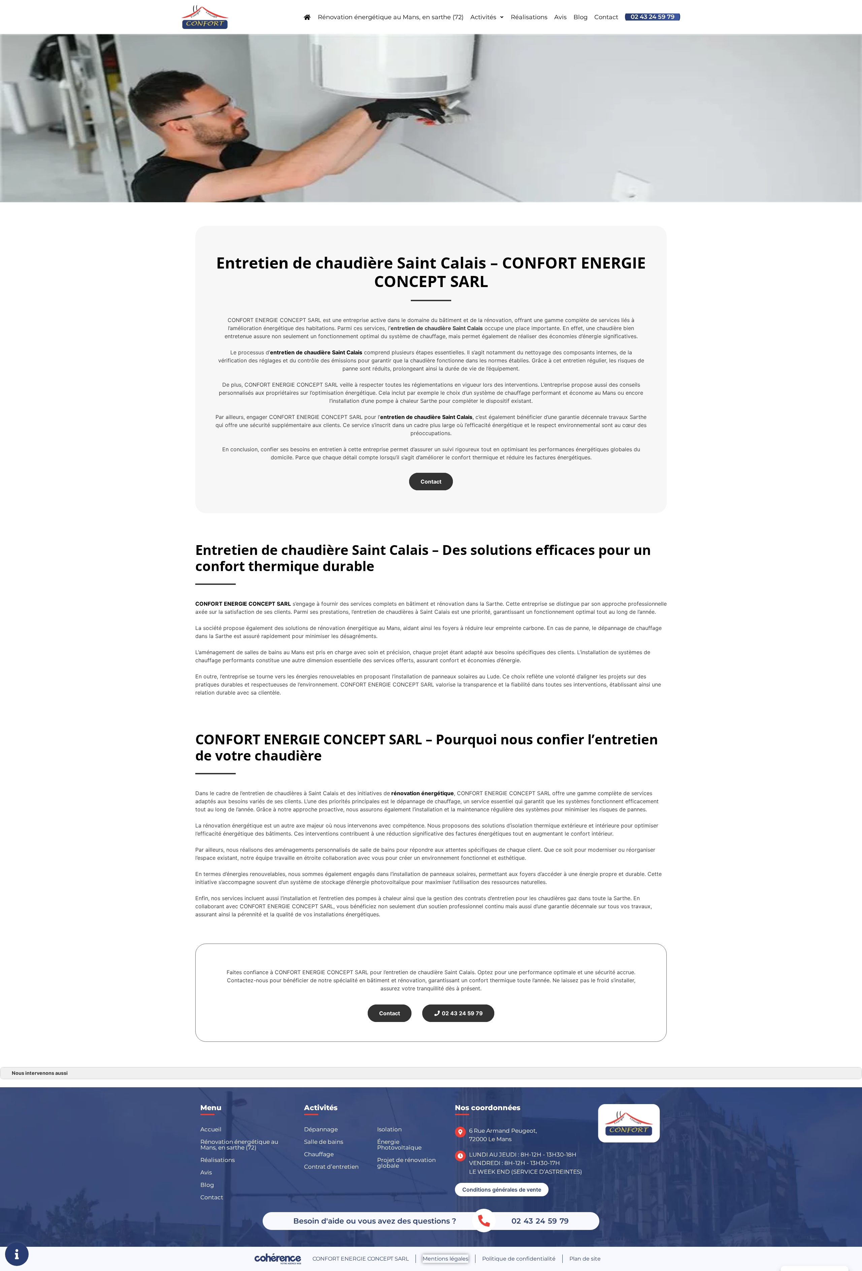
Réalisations (529, 17)
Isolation (389, 1129)
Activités (483, 17)
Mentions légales (445, 1259)
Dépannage (321, 1129)
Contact (606, 17)
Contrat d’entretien (331, 1166)
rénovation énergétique (422, 793)
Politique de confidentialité (519, 1259)
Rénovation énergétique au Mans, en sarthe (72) (391, 17)
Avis (560, 17)
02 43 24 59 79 (652, 17)
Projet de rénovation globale (406, 1163)
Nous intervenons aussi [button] (40, 1073)
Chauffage (319, 1154)
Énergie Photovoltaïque (399, 1144)
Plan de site (585, 1259)
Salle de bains (323, 1141)
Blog (580, 17)
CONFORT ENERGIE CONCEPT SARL (243, 603)
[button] (502, 1189)
